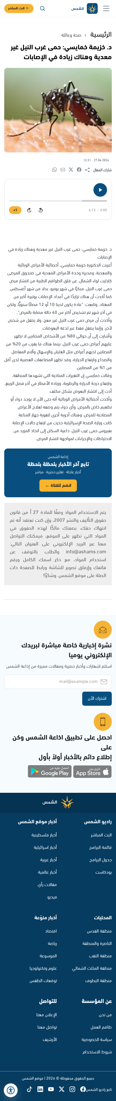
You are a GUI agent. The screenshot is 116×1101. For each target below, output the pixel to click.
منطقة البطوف (98, 981)
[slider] (58, 201)
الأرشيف (50, 1039)
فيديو (52, 897)
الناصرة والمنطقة (97, 943)
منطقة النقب (100, 956)
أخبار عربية (48, 860)
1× (15, 210)
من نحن (105, 1015)
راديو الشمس (98, 821)
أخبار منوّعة (45, 918)
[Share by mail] (65, 170)
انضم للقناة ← (58, 485)
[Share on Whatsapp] (56, 170)
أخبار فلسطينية (44, 835)
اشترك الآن (97, 698)
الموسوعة (48, 956)
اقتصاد (51, 931)
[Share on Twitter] (73, 170)
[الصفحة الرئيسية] (84, 8)
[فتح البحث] (42, 8)
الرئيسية (101, 35)
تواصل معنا (47, 1027)
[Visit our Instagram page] (75, 1090)
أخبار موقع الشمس (37, 821)
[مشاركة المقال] (89, 170)
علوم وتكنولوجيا (43, 968)
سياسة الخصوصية (97, 1039)
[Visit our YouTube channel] (53, 1090)
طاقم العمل (101, 1027)
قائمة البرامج (100, 847)
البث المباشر (16, 8)
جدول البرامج (101, 860)
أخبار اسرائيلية (45, 847)
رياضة (52, 943)
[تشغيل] (100, 190)
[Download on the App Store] (92, 771)
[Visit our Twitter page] (64, 1090)
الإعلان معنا (46, 1015)
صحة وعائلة (71, 35)
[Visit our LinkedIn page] (42, 1090)
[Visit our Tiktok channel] (32, 1090)
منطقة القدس (99, 931)
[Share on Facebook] (81, 170)
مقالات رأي (47, 885)
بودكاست (103, 872)
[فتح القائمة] (106, 8)
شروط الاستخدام (97, 1052)
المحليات (103, 918)
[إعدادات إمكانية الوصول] (10, 1090)
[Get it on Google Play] (50, 771)
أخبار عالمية (47, 872)
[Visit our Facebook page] (83, 1090)
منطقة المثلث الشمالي (92, 968)
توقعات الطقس (43, 981)
